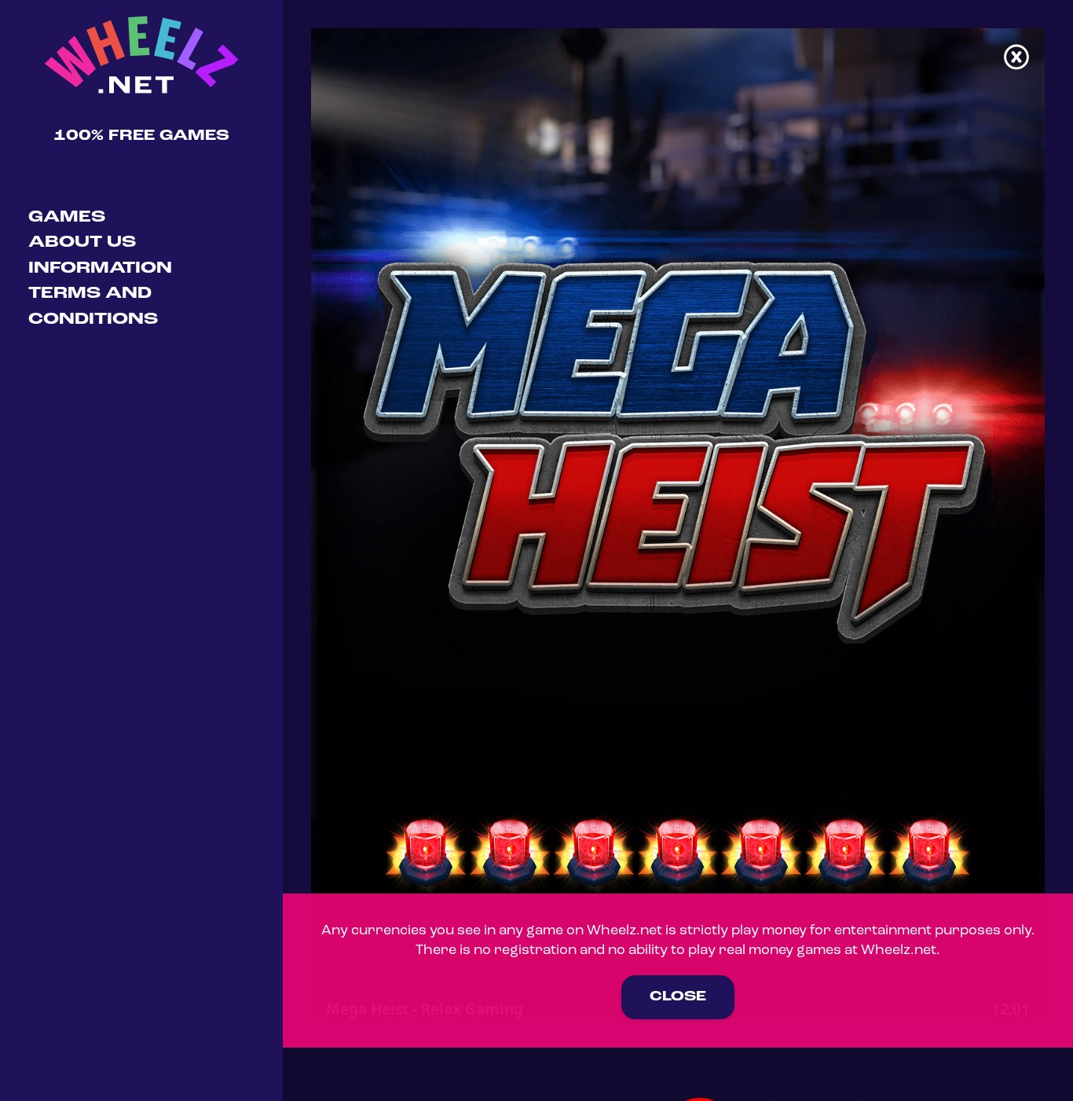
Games (66, 217)
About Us (82, 242)
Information (100, 268)
